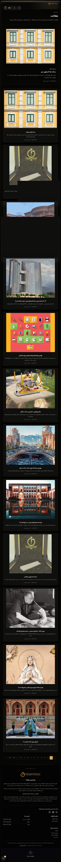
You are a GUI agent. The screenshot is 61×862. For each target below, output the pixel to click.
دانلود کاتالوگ (55, 819)
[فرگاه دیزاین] (52, 3)
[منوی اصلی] (5, 8)
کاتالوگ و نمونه (54, 835)
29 (10, 758)
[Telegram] (53, 812)
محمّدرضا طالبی (23, 845)
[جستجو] (19, 8)
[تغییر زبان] (10, 8)
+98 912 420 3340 (7, 822)
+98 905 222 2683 (7, 819)
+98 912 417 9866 (7, 824)
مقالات (56, 830)
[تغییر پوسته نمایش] (14, 8)
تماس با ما (55, 837)
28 (13, 758)
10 (21, 758)
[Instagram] (49, 812)
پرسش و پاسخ (54, 833)
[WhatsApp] (56, 812)
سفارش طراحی (55, 821)
